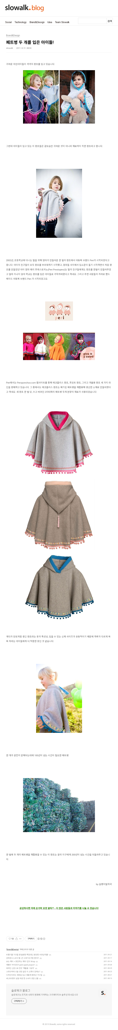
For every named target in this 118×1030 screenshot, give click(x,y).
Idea (49, 22)
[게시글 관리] (20, 938)
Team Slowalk (62, 22)
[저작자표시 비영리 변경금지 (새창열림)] (41, 939)
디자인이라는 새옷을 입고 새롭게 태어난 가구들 (24, 975)
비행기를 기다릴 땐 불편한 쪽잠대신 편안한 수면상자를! (27, 955)
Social (8, 22)
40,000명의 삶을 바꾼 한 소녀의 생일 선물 (22, 978)
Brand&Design (37, 22)
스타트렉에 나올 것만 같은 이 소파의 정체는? (23, 972)
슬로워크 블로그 (20, 990)
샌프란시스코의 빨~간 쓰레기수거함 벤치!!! (22, 958)
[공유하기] (16, 938)
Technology (21, 22)
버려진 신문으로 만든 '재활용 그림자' (20, 968)
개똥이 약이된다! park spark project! (20, 965)
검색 (109, 21)
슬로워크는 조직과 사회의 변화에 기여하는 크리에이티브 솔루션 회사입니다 (44, 995)
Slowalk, (52, 1024)
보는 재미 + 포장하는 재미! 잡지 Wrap (20, 961)
